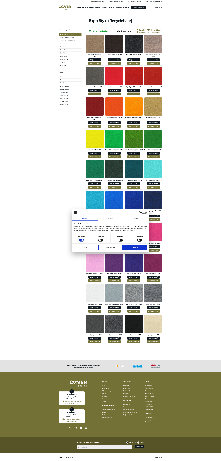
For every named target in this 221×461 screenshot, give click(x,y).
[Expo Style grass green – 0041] (153, 139)
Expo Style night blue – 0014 (153, 211)
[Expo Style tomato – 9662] (114, 76)
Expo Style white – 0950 (95, 304)
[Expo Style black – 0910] (134, 324)
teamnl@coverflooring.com (72, 401)
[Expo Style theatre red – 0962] (153, 76)
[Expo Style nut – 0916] (153, 324)
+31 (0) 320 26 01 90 (72, 403)
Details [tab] (110, 218)
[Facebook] (70, 427)
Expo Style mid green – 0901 (94, 180)
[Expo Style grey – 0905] (153, 293)
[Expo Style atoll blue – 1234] (134, 169)
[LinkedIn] (80, 427)
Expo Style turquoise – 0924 (153, 180)
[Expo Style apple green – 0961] (114, 139)
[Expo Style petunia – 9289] (153, 263)
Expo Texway (64, 59)
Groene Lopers (64, 86)
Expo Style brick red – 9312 (134, 87)
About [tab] (136, 218)
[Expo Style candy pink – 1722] (95, 263)
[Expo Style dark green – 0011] (114, 169)
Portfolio (104, 393)
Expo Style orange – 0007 (114, 117)
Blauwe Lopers (64, 89)
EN (161, 8)
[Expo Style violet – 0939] (134, 263)
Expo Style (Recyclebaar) (67, 34)
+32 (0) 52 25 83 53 (72, 421)
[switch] (100, 240)
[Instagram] (75, 427)
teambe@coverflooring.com (72, 419)
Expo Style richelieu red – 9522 (94, 118)
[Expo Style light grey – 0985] (134, 293)
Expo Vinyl (63, 53)
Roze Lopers (64, 95)
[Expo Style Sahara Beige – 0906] (153, 44)
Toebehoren (63, 65)
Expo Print (63, 47)
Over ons (104, 396)
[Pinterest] (86, 427)
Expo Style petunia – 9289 (153, 274)
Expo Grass (63, 56)
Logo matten (127, 388)
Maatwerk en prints (129, 396)
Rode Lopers (64, 77)
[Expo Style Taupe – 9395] (95, 76)
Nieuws (104, 399)
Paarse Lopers (64, 92)
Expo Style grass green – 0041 (153, 150)
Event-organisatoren (151, 420)
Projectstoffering (128, 415)
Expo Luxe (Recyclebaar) (67, 41)
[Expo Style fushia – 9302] (153, 232)
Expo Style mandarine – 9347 (133, 117)
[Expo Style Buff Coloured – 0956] (95, 44)
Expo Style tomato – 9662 (114, 87)
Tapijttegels (126, 391)
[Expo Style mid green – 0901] (95, 169)
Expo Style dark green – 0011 (114, 180)
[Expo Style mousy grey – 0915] (114, 293)
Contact (104, 401)
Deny (85, 247)
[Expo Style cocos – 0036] (153, 106)
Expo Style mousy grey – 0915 (114, 304)
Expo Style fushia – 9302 (153, 243)
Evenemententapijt (129, 407)
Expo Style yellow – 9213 (95, 150)
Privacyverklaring (107, 417)
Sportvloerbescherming (130, 412)
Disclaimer (105, 412)
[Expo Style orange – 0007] (114, 106)
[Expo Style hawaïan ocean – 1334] (95, 200)
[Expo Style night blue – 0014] (153, 200)
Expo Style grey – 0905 (153, 304)
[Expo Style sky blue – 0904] (114, 200)
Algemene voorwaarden (109, 410)
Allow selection (110, 247)
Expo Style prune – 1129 (114, 274)
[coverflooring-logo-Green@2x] (65, 7)
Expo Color (63, 44)
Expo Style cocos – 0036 (153, 117)
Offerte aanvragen (107, 391)
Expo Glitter (63, 50)
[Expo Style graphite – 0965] (95, 324)
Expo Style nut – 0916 (153, 335)
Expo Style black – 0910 (134, 335)
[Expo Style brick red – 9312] (134, 76)
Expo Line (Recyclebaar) (67, 38)
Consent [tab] (84, 218)
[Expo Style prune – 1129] (114, 263)
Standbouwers (149, 418)
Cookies (104, 415)
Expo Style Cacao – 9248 (114, 55)
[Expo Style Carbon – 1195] (134, 44)
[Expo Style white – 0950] (95, 293)
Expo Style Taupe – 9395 (94, 87)
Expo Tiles (63, 62)
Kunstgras (126, 393)
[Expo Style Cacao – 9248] (114, 44)
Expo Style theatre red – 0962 (153, 87)
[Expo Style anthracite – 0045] (114, 324)
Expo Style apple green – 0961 (114, 150)
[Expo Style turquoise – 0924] (153, 169)
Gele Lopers (63, 83)
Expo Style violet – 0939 (134, 274)
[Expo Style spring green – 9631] (134, 139)
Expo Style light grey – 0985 (134, 304)
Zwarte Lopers (64, 104)
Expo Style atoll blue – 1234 (134, 180)
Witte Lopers (64, 98)
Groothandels (149, 422)
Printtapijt (126, 386)
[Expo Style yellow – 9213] (95, 139)
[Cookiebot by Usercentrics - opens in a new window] (139, 212)
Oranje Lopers (64, 80)
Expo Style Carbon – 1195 (133, 55)
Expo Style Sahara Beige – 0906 (153, 55)
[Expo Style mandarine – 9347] (134, 106)
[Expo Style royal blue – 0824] (134, 200)
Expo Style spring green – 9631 (134, 150)
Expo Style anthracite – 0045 (114, 335)
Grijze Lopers (64, 101)
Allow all (135, 247)
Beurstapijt (126, 404)
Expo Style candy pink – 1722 (94, 274)
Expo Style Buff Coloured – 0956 (94, 55)
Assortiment (105, 388)
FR (159, 8)
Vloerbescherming (128, 410)
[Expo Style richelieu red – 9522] (95, 106)
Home (103, 386)
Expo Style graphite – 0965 (95, 335)
